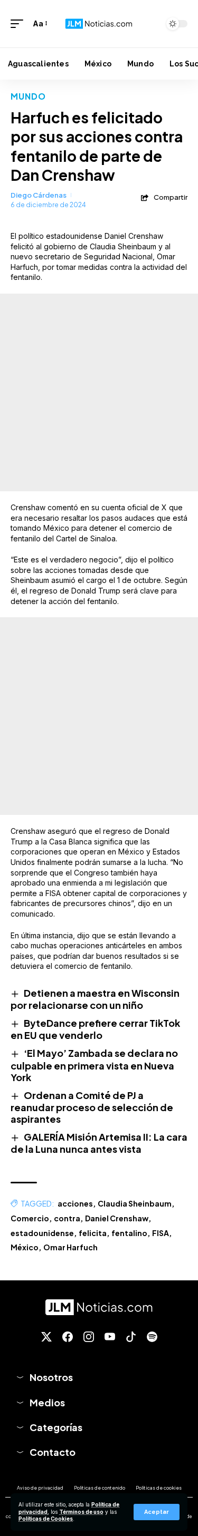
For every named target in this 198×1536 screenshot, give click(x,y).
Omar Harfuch (70, 1247)
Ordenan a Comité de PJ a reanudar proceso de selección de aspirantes (92, 1107)
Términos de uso (81, 1512)
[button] (157, 1512)
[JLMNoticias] (99, 24)
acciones (75, 1203)
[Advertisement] (99, 392)
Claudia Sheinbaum (135, 1203)
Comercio (30, 1218)
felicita (93, 1233)
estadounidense (42, 1233)
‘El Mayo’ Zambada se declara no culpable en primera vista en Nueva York (94, 1065)
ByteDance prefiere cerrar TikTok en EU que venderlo (95, 1029)
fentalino (129, 1233)
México (25, 1247)
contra (67, 1218)
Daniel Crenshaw (116, 1218)
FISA (160, 1233)
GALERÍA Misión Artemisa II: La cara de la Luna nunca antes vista (99, 1143)
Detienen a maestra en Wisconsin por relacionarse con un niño (95, 999)
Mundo (28, 96)
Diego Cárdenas (39, 195)
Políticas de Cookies (45, 1519)
